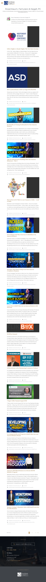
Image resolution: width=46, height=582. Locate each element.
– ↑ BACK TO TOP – (23, 539)
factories (17, 249)
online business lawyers (23, 249)
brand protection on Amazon (25, 103)
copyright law (24, 449)
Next (38, 532)
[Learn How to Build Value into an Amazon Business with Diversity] (23, 296)
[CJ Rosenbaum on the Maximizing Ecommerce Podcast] (23, 359)
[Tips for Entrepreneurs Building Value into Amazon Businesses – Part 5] (23, 150)
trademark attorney (31, 139)
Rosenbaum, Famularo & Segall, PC (23, 9)
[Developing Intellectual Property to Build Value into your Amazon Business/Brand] (23, 424)
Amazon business (11, 139)
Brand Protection (27, 520)
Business (25, 172)
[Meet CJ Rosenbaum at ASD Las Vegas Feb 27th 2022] (23, 77)
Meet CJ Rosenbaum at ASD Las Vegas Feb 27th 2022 (21, 89)
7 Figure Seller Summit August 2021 (17, 400)
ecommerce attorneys (28, 381)
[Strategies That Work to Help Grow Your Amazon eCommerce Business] (23, 260)
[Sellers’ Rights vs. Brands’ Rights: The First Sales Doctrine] (23, 36)
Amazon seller (21, 522)
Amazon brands (11, 449)
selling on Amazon (13, 64)
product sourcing (31, 249)
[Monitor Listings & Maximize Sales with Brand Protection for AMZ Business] (23, 497)
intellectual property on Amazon (21, 139)
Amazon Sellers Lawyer (19, 174)
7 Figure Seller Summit (12, 414)
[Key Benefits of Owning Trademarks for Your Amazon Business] (23, 115)
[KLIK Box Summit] (23, 328)
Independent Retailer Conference (27, 62)
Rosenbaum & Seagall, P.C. (24, 569)
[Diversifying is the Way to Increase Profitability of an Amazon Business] (23, 225)
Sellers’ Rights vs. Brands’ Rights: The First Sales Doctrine (23, 49)
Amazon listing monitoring (13, 522)
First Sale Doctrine (17, 62)
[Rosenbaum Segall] (9, 3)
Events (25, 60)
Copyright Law (29, 447)
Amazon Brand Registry (12, 284)
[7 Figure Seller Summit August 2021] (23, 391)
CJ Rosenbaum (11, 62)
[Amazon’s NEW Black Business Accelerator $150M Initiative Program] (23, 461)
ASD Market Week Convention (13, 103)
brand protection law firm (29, 522)
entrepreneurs (27, 174)
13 (35, 532)
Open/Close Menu (2, 3)
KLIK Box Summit (12, 334)
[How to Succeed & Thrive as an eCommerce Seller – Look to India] (23, 187)
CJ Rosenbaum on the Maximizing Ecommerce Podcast (22, 368)
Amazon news (17, 487)
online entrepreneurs (26, 414)
